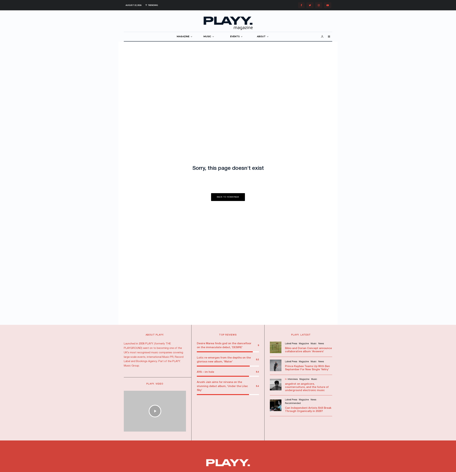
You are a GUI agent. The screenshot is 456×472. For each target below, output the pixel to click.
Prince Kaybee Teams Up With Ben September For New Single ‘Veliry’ (307, 368)
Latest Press (291, 344)
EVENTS (235, 36)
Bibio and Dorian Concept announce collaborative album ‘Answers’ (308, 350)
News (321, 344)
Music (314, 344)
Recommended (293, 403)
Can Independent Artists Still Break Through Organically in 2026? (308, 409)
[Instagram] (318, 5)
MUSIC (207, 36)
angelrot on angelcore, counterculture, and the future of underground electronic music (307, 387)
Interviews (293, 379)
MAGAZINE (183, 36)
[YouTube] (327, 5)
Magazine (304, 344)
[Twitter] (310, 5)
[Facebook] (301, 5)
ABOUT (261, 36)
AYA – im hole (205, 372)
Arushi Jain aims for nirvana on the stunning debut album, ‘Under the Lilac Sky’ (222, 386)
